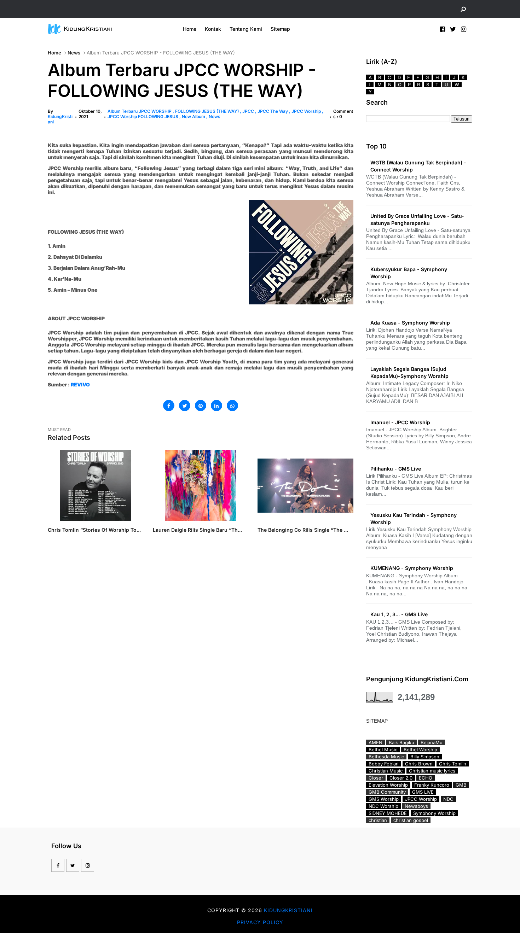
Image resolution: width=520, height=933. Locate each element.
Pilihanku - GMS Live (395, 469)
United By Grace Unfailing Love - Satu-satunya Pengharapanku (417, 219)
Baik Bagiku (401, 742)
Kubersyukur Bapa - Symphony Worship (408, 272)
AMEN (375, 742)
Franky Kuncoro (431, 785)
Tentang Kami (246, 29)
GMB (461, 785)
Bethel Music (383, 749)
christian (378, 820)
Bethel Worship (420, 749)
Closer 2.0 (400, 778)
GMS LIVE (423, 792)
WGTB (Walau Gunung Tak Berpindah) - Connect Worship (418, 166)
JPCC (248, 111)
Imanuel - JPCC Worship (400, 422)
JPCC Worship (306, 111)
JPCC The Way (273, 111)
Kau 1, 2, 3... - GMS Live (399, 614)
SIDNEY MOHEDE (388, 813)
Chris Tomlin (452, 763)
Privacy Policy (260, 922)
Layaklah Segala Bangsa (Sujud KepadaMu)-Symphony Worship (409, 372)
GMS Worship (384, 799)
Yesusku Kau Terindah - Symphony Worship (413, 518)
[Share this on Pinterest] (200, 405)
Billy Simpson (424, 756)
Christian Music (386, 771)
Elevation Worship (388, 785)
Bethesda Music (386, 756)
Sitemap (280, 29)
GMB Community (387, 792)
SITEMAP (377, 721)
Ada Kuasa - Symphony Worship (410, 323)
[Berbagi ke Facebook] (168, 405)
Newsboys (416, 806)
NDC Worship (383, 806)
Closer (376, 778)
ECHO (425, 778)
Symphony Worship (434, 813)
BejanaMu (432, 742)
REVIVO (80, 384)
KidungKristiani (288, 910)
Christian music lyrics (432, 771)
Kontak (213, 29)
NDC (448, 799)
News (74, 53)
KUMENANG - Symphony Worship (411, 568)
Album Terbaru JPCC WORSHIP (140, 111)
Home (189, 29)
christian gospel (410, 820)
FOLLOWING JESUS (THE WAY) (207, 111)
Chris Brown (419, 763)
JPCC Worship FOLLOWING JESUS (143, 116)
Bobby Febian (384, 763)
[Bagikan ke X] (184, 405)
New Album (194, 116)
